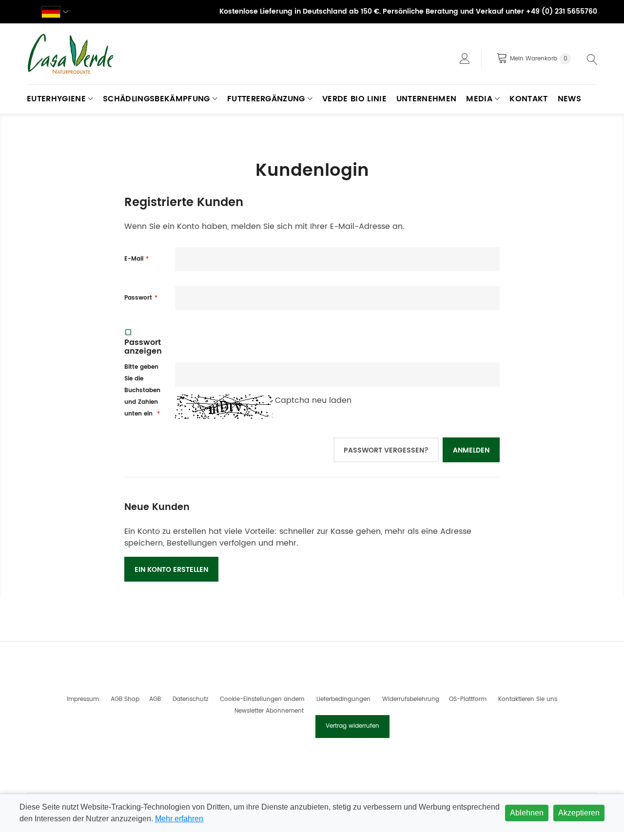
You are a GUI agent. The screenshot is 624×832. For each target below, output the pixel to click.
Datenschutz (190, 699)
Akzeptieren (579, 813)
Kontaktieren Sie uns (527, 699)
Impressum (83, 699)
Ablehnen (527, 813)
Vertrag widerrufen (352, 726)
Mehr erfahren (179, 818)
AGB (155, 699)
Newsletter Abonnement (269, 711)
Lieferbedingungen (343, 699)
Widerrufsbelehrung (410, 699)
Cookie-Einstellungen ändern (262, 699)
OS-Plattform (468, 699)
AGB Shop (125, 699)
